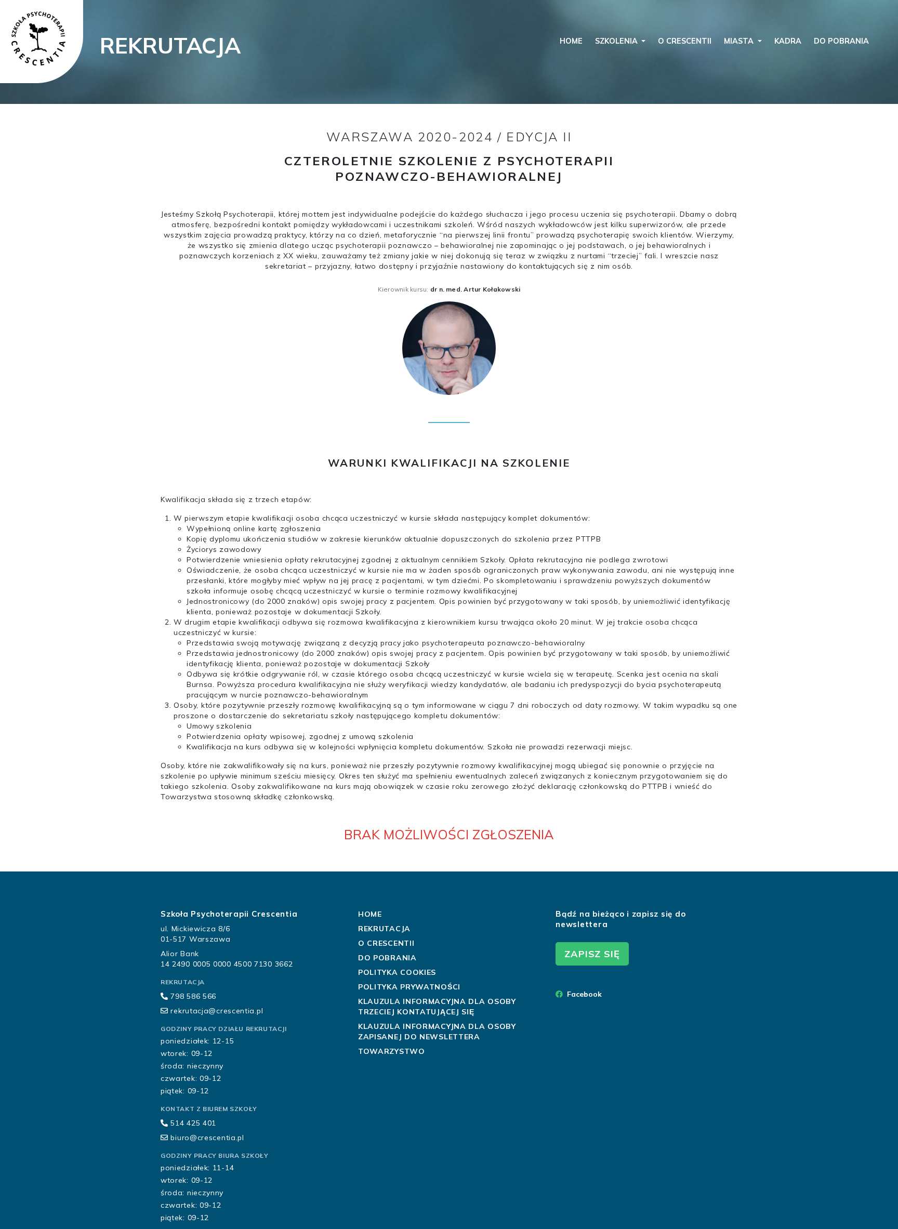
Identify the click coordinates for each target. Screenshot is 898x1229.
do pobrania (841, 41)
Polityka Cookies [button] (397, 972)
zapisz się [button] (592, 954)
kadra (787, 41)
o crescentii (684, 41)
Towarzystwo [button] (391, 1051)
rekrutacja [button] (384, 928)
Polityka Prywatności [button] (409, 987)
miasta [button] (740, 41)
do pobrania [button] (387, 957)
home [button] (370, 914)
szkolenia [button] (617, 41)
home (571, 41)
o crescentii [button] (386, 943)
